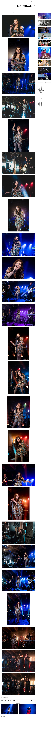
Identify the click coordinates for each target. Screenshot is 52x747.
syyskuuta (41, 93)
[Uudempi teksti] (1, 739)
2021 (40, 89)
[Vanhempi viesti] (35, 739)
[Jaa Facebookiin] (31, 700)
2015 (40, 107)
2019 (40, 103)
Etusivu (18, 1)
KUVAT (23, 1)
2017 (40, 105)
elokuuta (41, 94)
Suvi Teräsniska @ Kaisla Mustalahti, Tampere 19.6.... (45, 98)
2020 (40, 102)
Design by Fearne (29, 745)
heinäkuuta (41, 95)
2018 (40, 104)
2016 (40, 106)
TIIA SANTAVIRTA (26, 6)
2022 (40, 88)
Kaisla (6, 700)
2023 (40, 87)
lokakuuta (41, 92)
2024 (40, 86)
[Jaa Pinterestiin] (32, 700)
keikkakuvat (10, 700)
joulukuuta (41, 90)
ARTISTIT (28, 1)
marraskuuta (41, 91)
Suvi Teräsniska (15, 700)
